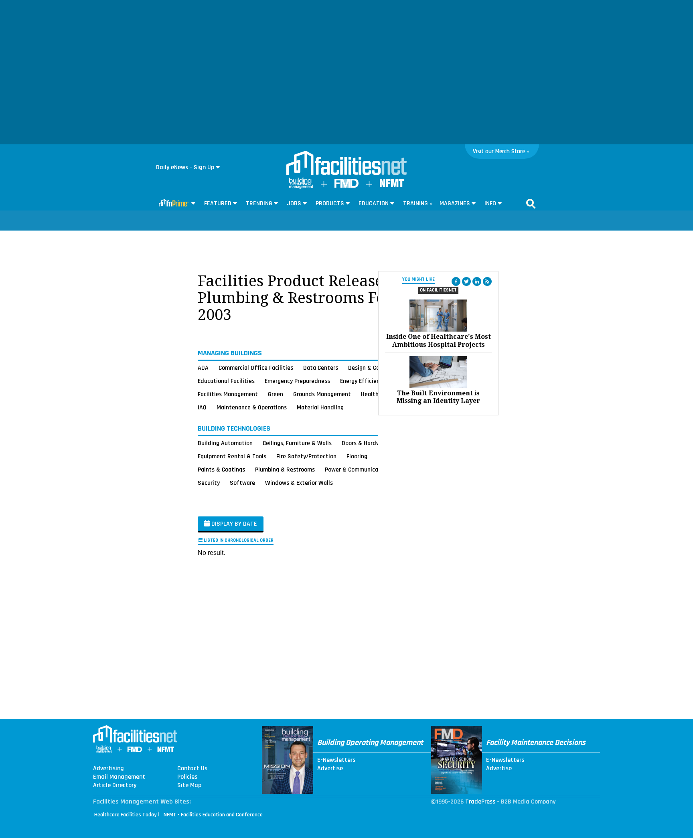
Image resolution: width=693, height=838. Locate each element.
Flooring (356, 456)
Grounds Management (322, 394)
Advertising (108, 768)
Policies (187, 777)
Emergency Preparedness (297, 381)
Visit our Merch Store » (501, 151)
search (531, 204)
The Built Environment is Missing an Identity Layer (438, 397)
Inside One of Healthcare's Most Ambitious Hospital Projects (438, 340)
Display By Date (233, 524)
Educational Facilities (226, 381)
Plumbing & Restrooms (285, 470)
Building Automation (225, 443)
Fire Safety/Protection (306, 456)
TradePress (480, 802)
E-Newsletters (336, 760)
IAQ (202, 407)
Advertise (330, 768)
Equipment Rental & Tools (232, 456)
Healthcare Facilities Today (125, 815)
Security (209, 483)
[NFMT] (392, 185)
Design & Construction (377, 368)
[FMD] (346, 186)
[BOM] (301, 187)
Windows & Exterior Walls (299, 483)
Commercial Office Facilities (256, 368)
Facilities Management (228, 394)
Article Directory (114, 785)
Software (242, 483)
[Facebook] (456, 281)
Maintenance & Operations (252, 407)
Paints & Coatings (221, 470)
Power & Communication (357, 470)
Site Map (189, 785)
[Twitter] (466, 281)
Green (275, 394)
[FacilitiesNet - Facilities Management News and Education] (346, 163)
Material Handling (320, 407)
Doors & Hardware (365, 443)
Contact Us (192, 768)
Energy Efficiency (362, 381)
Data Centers (320, 368)
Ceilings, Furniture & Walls (297, 443)
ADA (203, 368)
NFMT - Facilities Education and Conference (213, 815)
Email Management (119, 777)
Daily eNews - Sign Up (185, 167)
